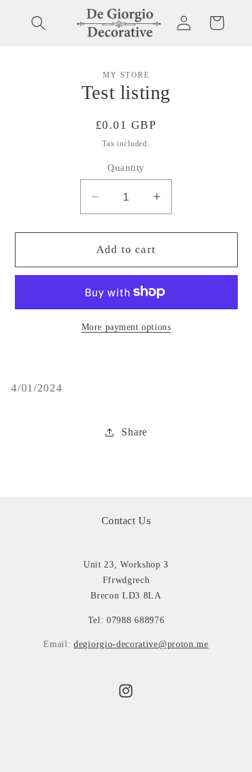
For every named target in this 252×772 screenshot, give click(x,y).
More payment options (126, 327)
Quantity (126, 167)
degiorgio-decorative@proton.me (141, 644)
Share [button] (134, 431)
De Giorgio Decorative (143, 762)
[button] (39, 22)
